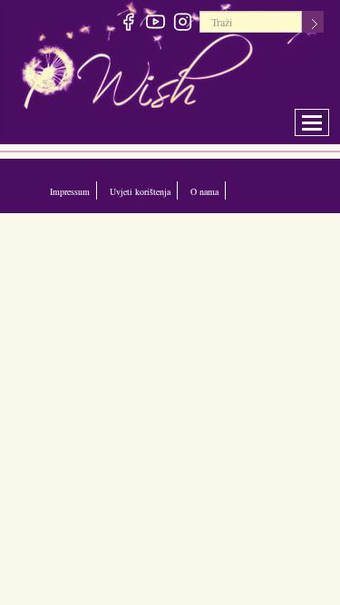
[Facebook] (129, 24)
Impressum (71, 191)
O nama (215, 191)
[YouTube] (156, 24)
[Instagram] (183, 24)
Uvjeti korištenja (147, 191)
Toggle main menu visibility (324, 117)
